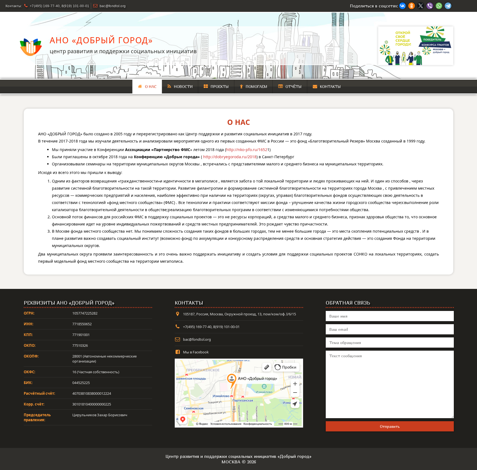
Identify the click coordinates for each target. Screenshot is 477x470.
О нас (151, 86)
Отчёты (293, 86)
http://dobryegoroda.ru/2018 (229, 156)
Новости (183, 86)
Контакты (330, 86)
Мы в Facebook (196, 352)
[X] (421, 6)
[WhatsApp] (439, 6)
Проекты (220, 86)
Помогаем (256, 86)
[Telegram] (448, 6)
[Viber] (430, 6)
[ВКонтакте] (402, 6)
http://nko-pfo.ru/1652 (246, 149)
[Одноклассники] (411, 6)
